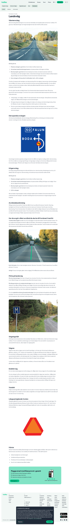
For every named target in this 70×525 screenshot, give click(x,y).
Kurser (39, 2)
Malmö (56, 495)
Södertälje (64, 504)
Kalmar (56, 499)
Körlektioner (32, 2)
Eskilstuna (42, 497)
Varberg (56, 505)
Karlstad (41, 500)
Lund (48, 502)
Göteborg (49, 495)
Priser (49, 2)
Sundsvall (56, 504)
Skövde (48, 504)
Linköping (64, 500)
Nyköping (64, 502)
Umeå (41, 505)
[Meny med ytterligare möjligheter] (66, 2)
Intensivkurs (11, 495)
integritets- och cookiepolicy (34, 518)
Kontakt (26, 495)
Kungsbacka (57, 500)
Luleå (41, 502)
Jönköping (49, 499)
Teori (44, 2)
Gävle (56, 497)
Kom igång (60, 2)
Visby (63, 505)
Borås (63, 495)
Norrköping (57, 502)
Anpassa (20, 521)
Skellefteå (42, 504)
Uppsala (48, 505)
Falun (48, 497)
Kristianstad (49, 500)
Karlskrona (64, 499)
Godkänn (49, 521)
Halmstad (64, 497)
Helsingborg (42, 499)
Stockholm (42, 495)
